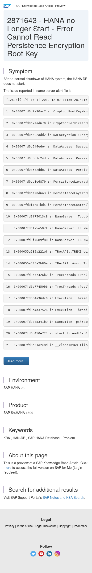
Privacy (9, 526)
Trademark (80, 526)
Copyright (65, 526)
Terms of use (25, 526)
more (7, 467)
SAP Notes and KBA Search (63, 497)
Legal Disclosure (46, 526)
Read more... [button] (16, 361)
